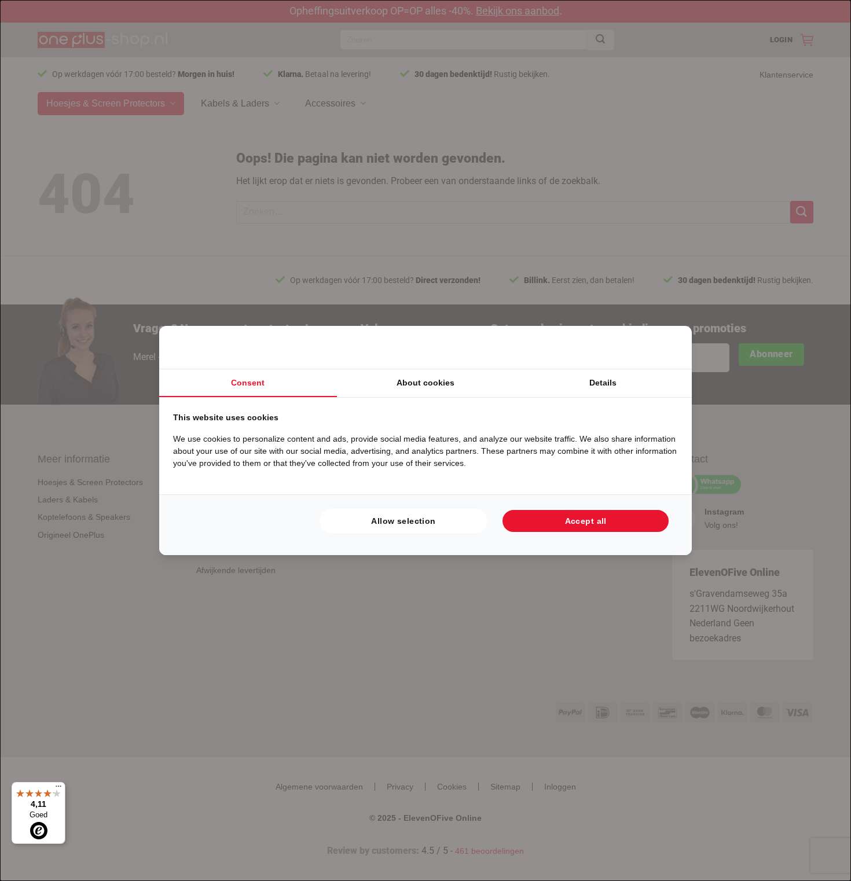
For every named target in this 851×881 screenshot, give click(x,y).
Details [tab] (603, 382)
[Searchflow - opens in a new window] (663, 347)
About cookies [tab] (425, 382)
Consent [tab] (248, 382)
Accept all (586, 521)
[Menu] (58, 789)
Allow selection (403, 521)
